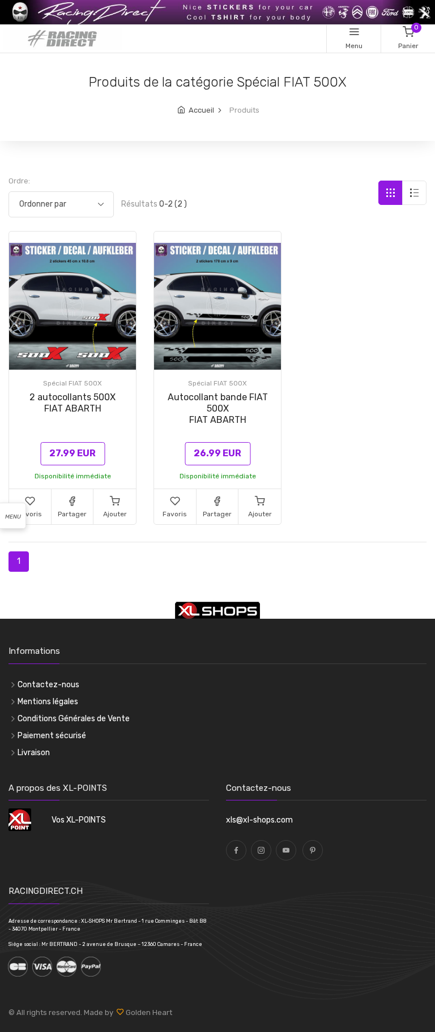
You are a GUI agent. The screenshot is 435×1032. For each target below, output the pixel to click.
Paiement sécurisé (52, 735)
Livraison (34, 752)
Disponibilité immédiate (73, 476)
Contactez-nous (48, 685)
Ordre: (19, 181)
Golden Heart (148, 1012)
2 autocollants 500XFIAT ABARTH (72, 403)
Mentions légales (48, 701)
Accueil (201, 110)
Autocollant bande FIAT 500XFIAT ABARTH (218, 408)
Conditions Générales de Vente (74, 718)
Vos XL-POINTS (79, 820)
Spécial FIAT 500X (72, 383)
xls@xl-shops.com (259, 820)
